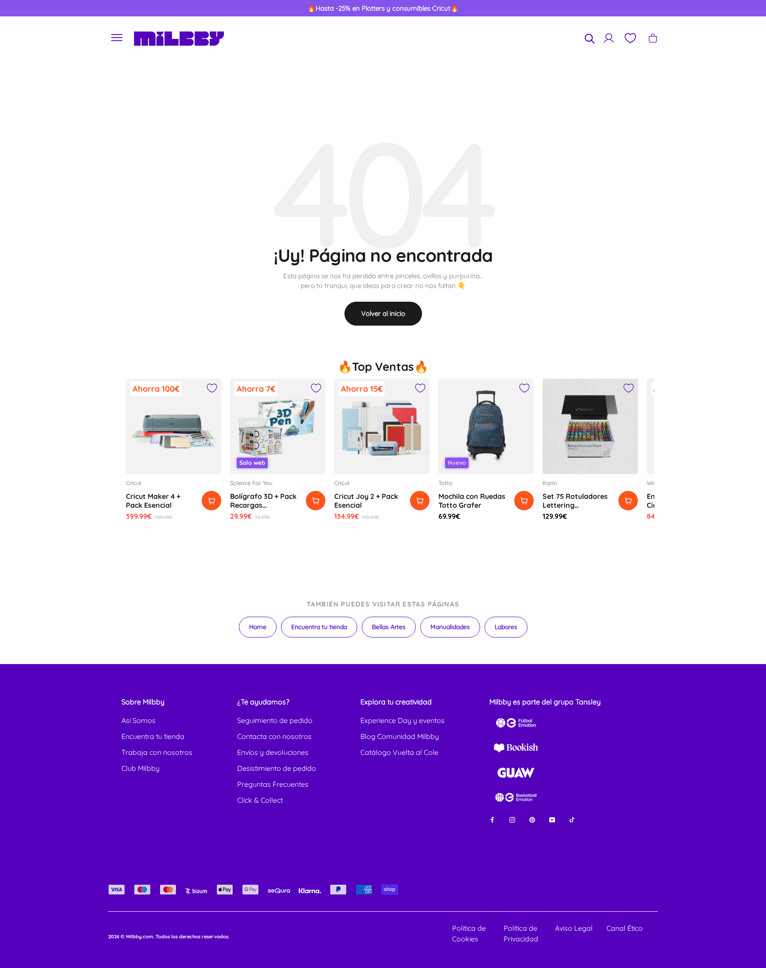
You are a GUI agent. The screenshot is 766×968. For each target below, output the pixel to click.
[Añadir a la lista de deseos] (212, 388)
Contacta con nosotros (274, 736)
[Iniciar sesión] (609, 38)
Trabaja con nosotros (156, 752)
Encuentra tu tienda (319, 627)
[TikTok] (572, 819)
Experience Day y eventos (402, 720)
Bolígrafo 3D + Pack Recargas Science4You (263, 505)
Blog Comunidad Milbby (399, 736)
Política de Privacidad (521, 933)
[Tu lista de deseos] (630, 38)
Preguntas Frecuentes (273, 784)
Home (257, 627)
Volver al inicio (383, 313)
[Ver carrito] (653, 38)
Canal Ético (624, 928)
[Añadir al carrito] (211, 500)
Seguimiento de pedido (275, 720)
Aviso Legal (574, 928)
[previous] (44, 8)
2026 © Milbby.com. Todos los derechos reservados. (169, 936)
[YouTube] (552, 819)
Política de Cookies (469, 933)
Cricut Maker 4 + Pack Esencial (153, 500)
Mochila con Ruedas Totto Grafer (471, 500)
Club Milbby (140, 768)
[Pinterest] (532, 819)
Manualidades (450, 627)
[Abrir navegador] (117, 38)
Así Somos (138, 720)
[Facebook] (492, 819)
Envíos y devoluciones (273, 752)
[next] (721, 8)
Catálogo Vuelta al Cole (399, 752)
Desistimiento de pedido (276, 768)
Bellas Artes (389, 627)
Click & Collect (260, 800)
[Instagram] (512, 819)
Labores (506, 627)
